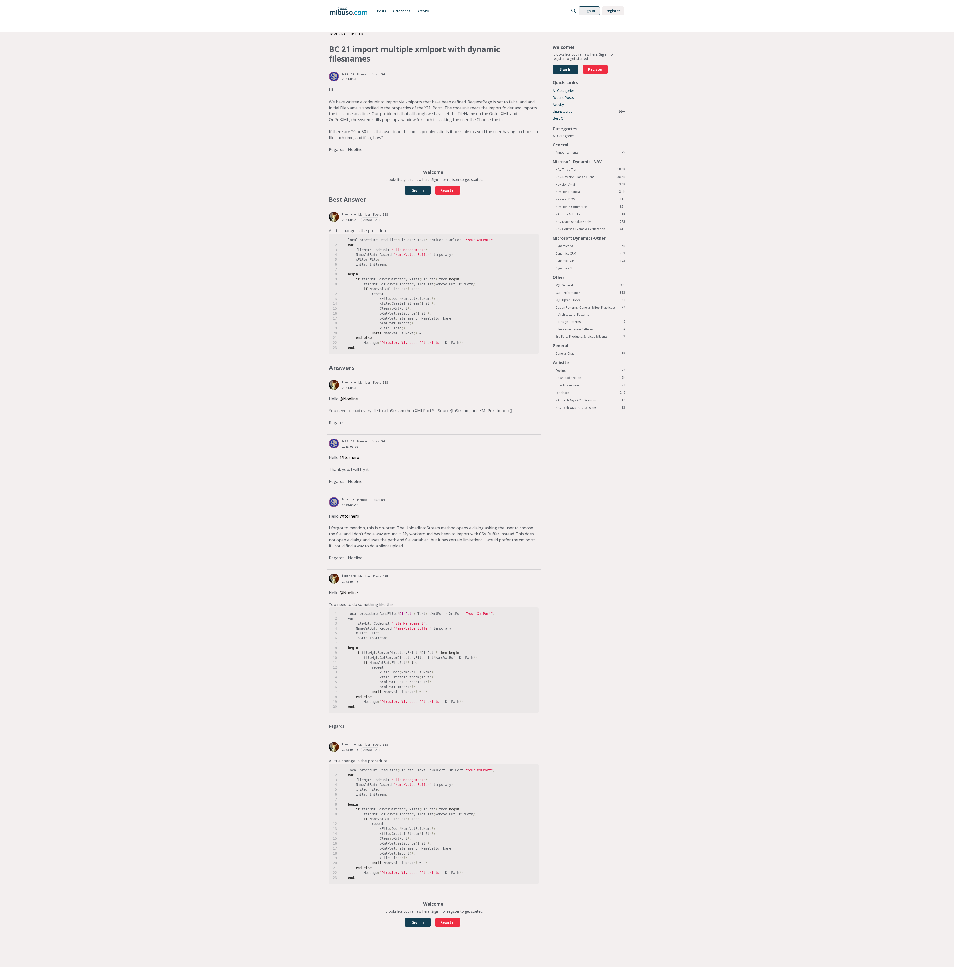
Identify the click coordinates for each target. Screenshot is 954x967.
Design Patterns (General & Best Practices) (590, 307)
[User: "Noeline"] (334, 76)
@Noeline (349, 399)
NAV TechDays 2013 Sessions (590, 400)
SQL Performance (590, 292)
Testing (590, 370)
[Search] (573, 10)
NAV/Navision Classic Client (590, 177)
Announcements (590, 152)
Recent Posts (563, 97)
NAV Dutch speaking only (590, 221)
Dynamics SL (590, 268)
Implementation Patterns (591, 329)
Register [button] (447, 190)
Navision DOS (590, 199)
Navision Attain (590, 184)
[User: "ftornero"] (334, 217)
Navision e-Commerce (590, 206)
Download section (590, 377)
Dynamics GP (590, 261)
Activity (558, 104)
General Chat (590, 353)
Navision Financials (590, 191)
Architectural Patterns (573, 314)
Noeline (348, 74)
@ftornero (349, 457)
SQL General (590, 285)
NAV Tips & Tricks (590, 214)
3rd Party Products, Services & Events (590, 336)
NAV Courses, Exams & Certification (590, 229)
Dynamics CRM (590, 253)
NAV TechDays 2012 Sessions (590, 407)
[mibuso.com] (348, 11)
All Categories (564, 90)
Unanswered (589, 111)
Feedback (590, 392)
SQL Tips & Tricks (590, 300)
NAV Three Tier (590, 169)
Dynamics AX (590, 246)
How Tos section (590, 385)
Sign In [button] (418, 190)
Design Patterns (591, 321)
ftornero (349, 214)
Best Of (559, 118)
